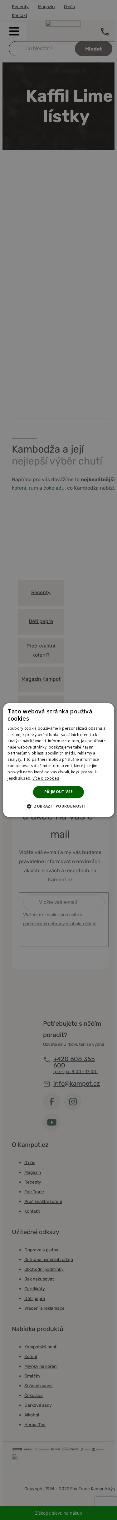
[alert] (58, 760)
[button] (58, 806)
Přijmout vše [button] (58, 792)
